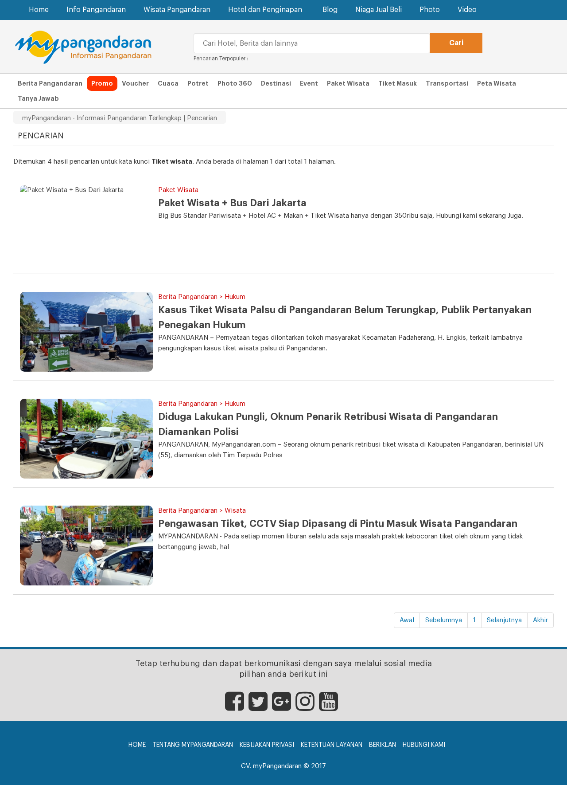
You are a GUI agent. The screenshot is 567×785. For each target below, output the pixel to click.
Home (39, 9)
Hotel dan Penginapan (265, 9)
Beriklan (382, 745)
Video (467, 9)
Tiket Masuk (397, 83)
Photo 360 (234, 83)
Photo (429, 9)
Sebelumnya (443, 620)
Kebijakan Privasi (267, 745)
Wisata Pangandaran (177, 9)
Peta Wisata (496, 83)
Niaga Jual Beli (378, 9)
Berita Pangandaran (50, 83)
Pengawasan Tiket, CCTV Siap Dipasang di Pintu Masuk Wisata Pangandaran (337, 524)
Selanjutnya (504, 620)
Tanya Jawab (38, 98)
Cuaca (168, 83)
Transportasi (447, 83)
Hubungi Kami (424, 745)
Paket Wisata (348, 83)
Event (309, 83)
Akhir (540, 620)
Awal (407, 620)
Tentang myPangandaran (192, 745)
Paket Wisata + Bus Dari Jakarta (232, 203)
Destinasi (276, 83)
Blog (330, 9)
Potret (198, 83)
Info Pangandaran (96, 9)
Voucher (135, 83)
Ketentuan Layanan (331, 745)
